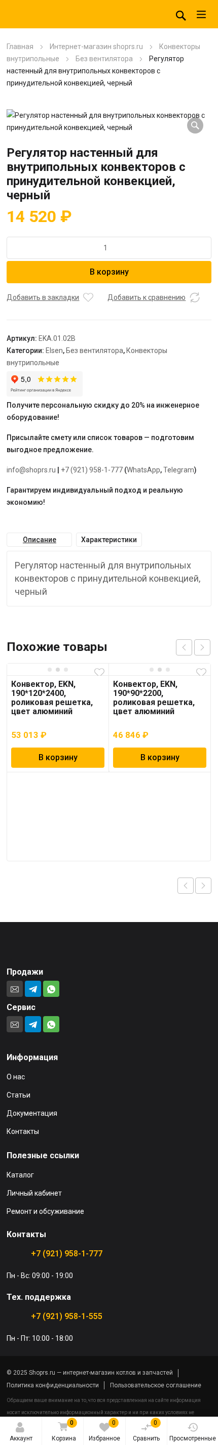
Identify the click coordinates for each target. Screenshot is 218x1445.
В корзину (109, 272)
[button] (195, 125)
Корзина (64, 1430)
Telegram (178, 470)
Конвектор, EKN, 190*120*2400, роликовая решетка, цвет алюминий (52, 697)
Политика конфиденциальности (53, 1385)
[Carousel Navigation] (193, 647)
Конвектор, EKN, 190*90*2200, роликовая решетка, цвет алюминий (154, 697)
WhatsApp (143, 470)
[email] (15, 989)
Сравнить (146, 1430)
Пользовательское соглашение (155, 1385)
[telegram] (33, 989)
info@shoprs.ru (31, 470)
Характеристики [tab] (109, 540)
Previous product (185, 886)
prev (184, 647)
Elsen (54, 350)
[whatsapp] (51, 989)
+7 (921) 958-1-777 (92, 470)
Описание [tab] (39, 540)
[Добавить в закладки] (88, 297)
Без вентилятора (104, 59)
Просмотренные (192, 1438)
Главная (20, 46)
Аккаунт (21, 1438)
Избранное (104, 1430)
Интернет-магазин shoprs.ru (96, 46)
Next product (203, 886)
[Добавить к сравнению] (195, 297)
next (202, 647)
